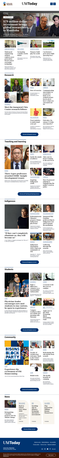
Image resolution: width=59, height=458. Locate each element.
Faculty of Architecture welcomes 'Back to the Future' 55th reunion (35, 356)
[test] (42, 449)
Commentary (45, 87)
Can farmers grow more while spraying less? (48, 53)
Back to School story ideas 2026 (23, 408)
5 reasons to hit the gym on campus (48, 286)
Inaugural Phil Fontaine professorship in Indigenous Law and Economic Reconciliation (48, 221)
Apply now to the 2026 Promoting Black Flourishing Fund (47, 315)
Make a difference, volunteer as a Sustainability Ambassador (35, 288)
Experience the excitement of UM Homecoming (13, 371)
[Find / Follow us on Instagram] (45, 449)
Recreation (45, 372)
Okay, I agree (50, 455)
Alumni (6, 298)
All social (54, 449)
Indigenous (7, 230)
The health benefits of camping (46, 377)
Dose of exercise (35, 90)
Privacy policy (36, 444)
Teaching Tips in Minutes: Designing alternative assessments (36, 410)
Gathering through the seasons (47, 246)
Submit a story (37, 442)
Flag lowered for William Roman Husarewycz (48, 409)
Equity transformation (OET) (47, 307)
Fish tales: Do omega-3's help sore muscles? (48, 122)
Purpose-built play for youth (35, 53)
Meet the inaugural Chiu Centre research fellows (16, 108)
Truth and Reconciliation (48, 213)
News (33, 403)
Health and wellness (34, 117)
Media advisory (22, 403)
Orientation (32, 307)
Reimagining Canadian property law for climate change (10, 414)
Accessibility (53, 442)
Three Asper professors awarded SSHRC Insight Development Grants (16, 175)
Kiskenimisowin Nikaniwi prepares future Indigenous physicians (35, 220)
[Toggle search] (51, 4)
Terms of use (43, 444)
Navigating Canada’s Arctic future (22, 53)
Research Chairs (8, 17)
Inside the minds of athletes (36, 158)
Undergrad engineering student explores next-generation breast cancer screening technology (9, 58)
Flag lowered (47, 403)
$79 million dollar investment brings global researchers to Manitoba (15, 26)
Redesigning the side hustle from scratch (48, 354)
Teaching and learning (34, 213)
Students (45, 281)
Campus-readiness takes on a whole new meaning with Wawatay (35, 313)
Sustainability (7, 104)
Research (32, 87)
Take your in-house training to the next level (48, 158)
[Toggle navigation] (54, 4)
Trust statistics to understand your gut (35, 122)
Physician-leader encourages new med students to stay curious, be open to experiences (16, 304)
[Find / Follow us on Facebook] (50, 449)
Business (6, 170)
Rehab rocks (34, 376)
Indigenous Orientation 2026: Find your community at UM (35, 248)
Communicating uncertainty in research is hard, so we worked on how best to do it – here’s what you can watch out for (48, 97)
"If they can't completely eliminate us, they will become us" (16, 235)
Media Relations (45, 442)
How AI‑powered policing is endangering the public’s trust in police (48, 183)
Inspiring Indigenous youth (34, 181)
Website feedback (51, 444)
